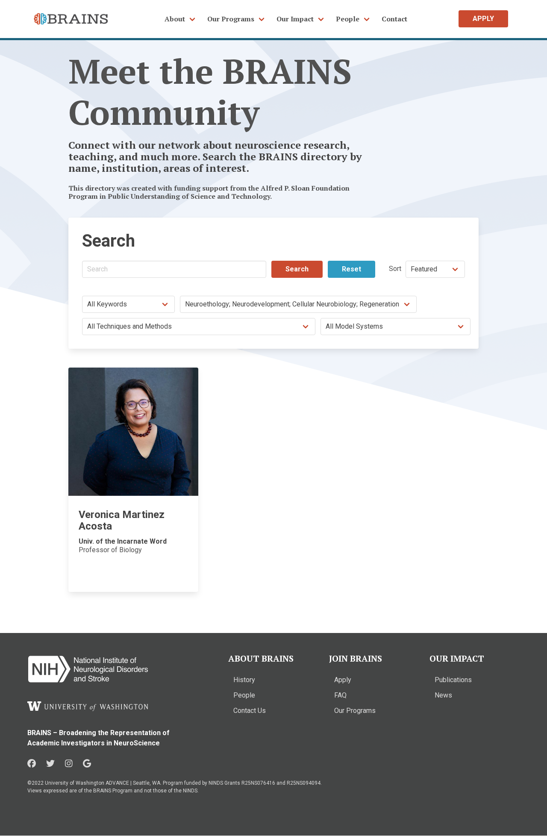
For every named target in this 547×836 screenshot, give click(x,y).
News (443, 695)
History (244, 680)
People (347, 19)
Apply (342, 680)
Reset (351, 269)
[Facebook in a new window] (31, 764)
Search (297, 269)
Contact (394, 19)
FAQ (340, 695)
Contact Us (249, 710)
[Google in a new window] (87, 764)
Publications (453, 680)
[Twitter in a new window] (50, 764)
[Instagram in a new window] (69, 764)
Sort (395, 269)
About (175, 19)
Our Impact (295, 19)
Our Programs (230, 19)
